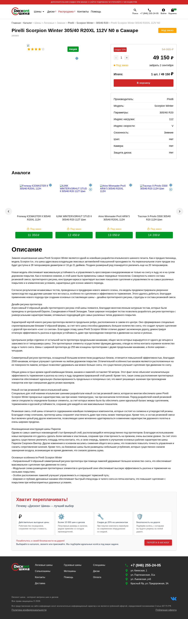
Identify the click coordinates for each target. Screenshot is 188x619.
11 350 (32, 235)
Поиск (135, 13)
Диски (51, 11)
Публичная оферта (166, 610)
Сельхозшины (42, 571)
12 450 (72, 235)
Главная (16, 23)
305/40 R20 (102, 23)
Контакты (83, 11)
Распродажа (66, 11)
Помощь (96, 11)
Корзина (173, 12)
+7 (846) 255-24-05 (149, 13)
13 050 (112, 235)
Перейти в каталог (158, 542)
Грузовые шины (72, 565)
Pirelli (71, 23)
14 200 (153, 235)
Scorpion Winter (85, 23)
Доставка (40, 583)
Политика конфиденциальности (29, 610)
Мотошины (70, 571)
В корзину (143, 83)
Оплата (97, 577)
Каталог (27, 23)
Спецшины (99, 565)
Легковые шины (44, 565)
